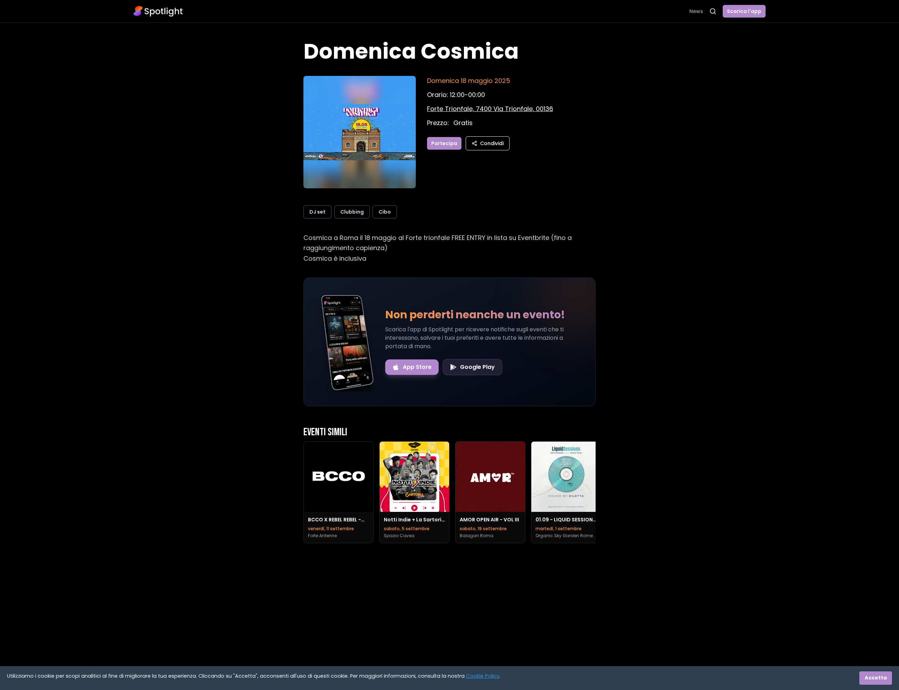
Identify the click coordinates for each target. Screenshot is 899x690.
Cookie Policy (482, 675)
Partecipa (444, 143)
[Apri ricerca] (713, 11)
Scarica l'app (744, 11)
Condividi (492, 143)
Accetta (876, 677)
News (696, 11)
